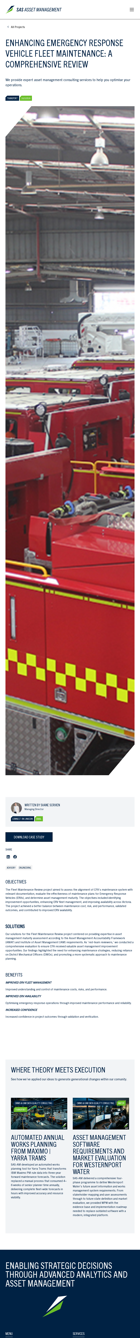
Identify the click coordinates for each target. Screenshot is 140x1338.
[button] (131, 9)
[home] (34, 9)
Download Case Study (29, 837)
